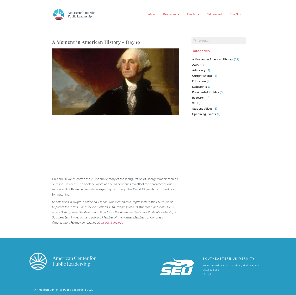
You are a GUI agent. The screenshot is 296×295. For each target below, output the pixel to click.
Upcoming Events (204, 114)
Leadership (199, 86)
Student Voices (202, 108)
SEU (195, 103)
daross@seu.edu (112, 222)
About (152, 14)
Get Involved (214, 14)
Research (198, 97)
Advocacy (199, 70)
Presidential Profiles (205, 92)
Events (191, 14)
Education (199, 81)
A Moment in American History (212, 59)
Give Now (236, 14)
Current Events (202, 75)
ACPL (195, 64)
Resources (169, 14)
